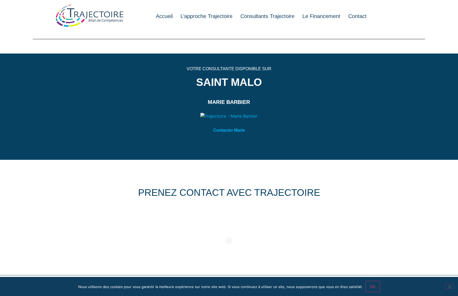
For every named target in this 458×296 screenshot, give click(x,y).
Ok (373, 286)
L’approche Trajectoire (206, 16)
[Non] (449, 286)
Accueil (164, 16)
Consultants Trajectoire (267, 16)
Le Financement (321, 16)
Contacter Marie (229, 130)
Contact (357, 16)
